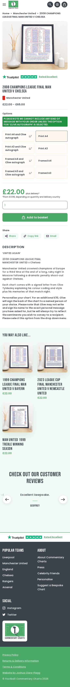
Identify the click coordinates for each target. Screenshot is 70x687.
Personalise (45, 579)
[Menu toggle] (4, 4)
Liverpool (8, 557)
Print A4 (43, 136)
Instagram (14, 608)
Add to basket (37, 217)
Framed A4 (44, 160)
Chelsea (7, 575)
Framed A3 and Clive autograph (15, 173)
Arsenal (7, 587)
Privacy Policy (10, 654)
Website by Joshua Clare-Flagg (21, 672)
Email (53, 236)
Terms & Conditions (14, 666)
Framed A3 (44, 173)
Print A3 (43, 148)
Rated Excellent (48, 76)
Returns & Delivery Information (20, 660)
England (7, 569)
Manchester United (24, 13)
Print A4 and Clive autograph (15, 136)
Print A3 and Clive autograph (15, 148)
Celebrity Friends (48, 573)
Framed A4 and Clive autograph (15, 160)
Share (12, 236)
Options (7, 113)
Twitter (12, 615)
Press (40, 567)
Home (5, 13)
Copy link (33, 236)
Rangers (7, 581)
